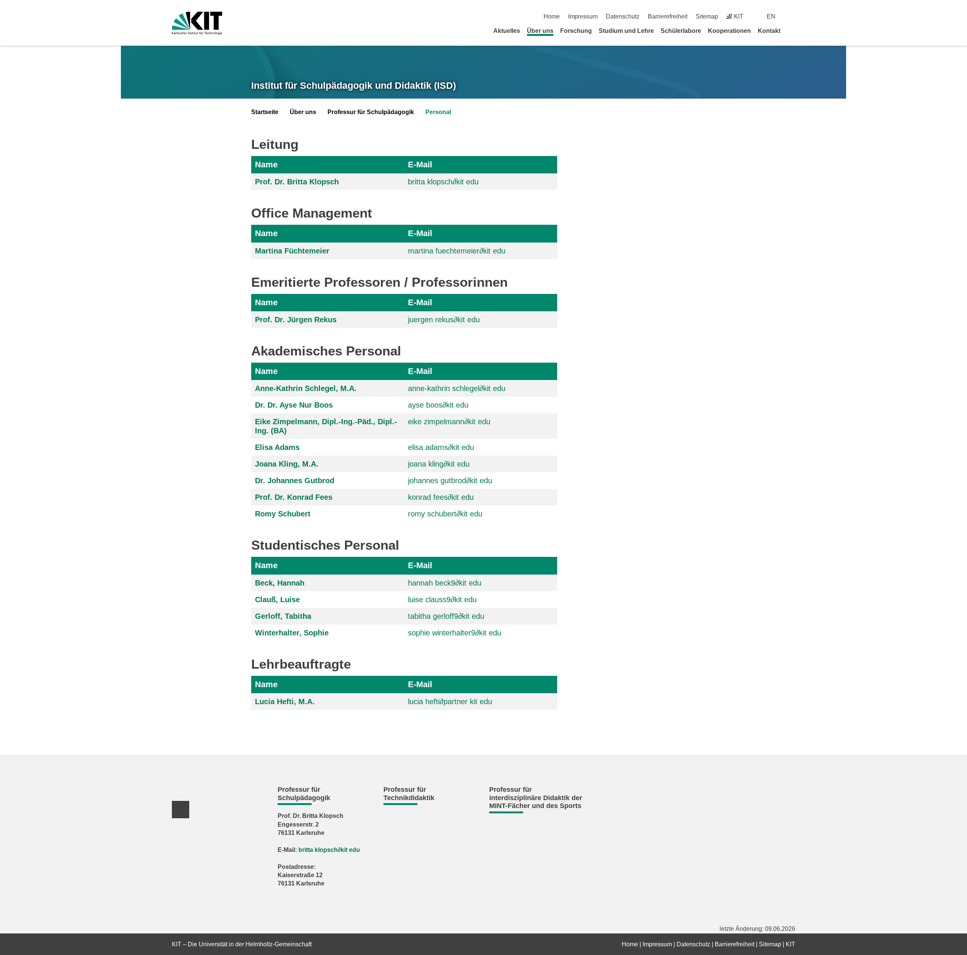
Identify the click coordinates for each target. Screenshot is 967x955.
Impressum (583, 16)
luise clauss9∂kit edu (442, 599)
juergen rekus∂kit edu (444, 319)
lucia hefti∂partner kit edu (450, 701)
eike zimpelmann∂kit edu (449, 421)
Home (552, 16)
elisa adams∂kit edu (441, 447)
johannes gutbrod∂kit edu (450, 480)
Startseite (264, 112)
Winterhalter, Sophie (292, 633)
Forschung (576, 31)
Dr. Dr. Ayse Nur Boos (294, 405)
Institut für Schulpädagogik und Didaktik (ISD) (353, 85)
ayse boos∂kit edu (438, 405)
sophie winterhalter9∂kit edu (454, 633)
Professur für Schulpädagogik (370, 112)
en (771, 16)
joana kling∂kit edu (439, 464)
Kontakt (769, 31)
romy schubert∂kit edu (445, 514)
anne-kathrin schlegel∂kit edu (456, 388)
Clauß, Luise (277, 599)
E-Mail (420, 164)
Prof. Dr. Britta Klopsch (297, 182)
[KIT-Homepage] (197, 23)
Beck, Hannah (279, 583)
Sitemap (707, 16)
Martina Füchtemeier (292, 251)
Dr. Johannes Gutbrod (294, 480)
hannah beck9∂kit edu (444, 583)
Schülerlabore (681, 31)
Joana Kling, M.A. (286, 464)
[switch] (792, 16)
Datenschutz (623, 16)
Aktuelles (506, 31)
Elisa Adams (277, 447)
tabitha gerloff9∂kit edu (446, 616)
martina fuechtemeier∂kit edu (456, 251)
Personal (438, 112)
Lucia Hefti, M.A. (285, 701)
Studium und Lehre (626, 31)
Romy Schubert (282, 514)
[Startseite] (792, 30)
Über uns (540, 31)
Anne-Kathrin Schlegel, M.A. (306, 388)
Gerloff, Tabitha (283, 616)
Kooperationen (729, 31)
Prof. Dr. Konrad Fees (293, 497)
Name (266, 164)
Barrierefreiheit (667, 16)
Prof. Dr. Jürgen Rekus (296, 319)
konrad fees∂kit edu (441, 497)
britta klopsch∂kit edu (443, 182)
